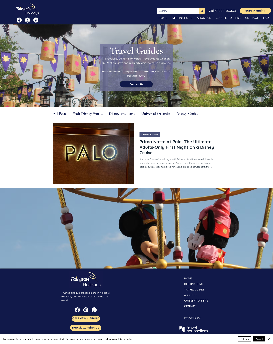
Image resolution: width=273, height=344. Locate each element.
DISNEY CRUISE (149, 134)
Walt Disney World (88, 113)
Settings (245, 339)
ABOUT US (190, 295)
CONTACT (190, 306)
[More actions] (214, 130)
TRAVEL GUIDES (194, 289)
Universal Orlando (155, 113)
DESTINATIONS (193, 284)
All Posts (60, 113)
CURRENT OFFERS (196, 300)
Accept (259, 339)
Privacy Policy (125, 339)
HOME (188, 278)
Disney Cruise (187, 113)
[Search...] (202, 11)
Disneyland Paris (122, 113)
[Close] (269, 338)
